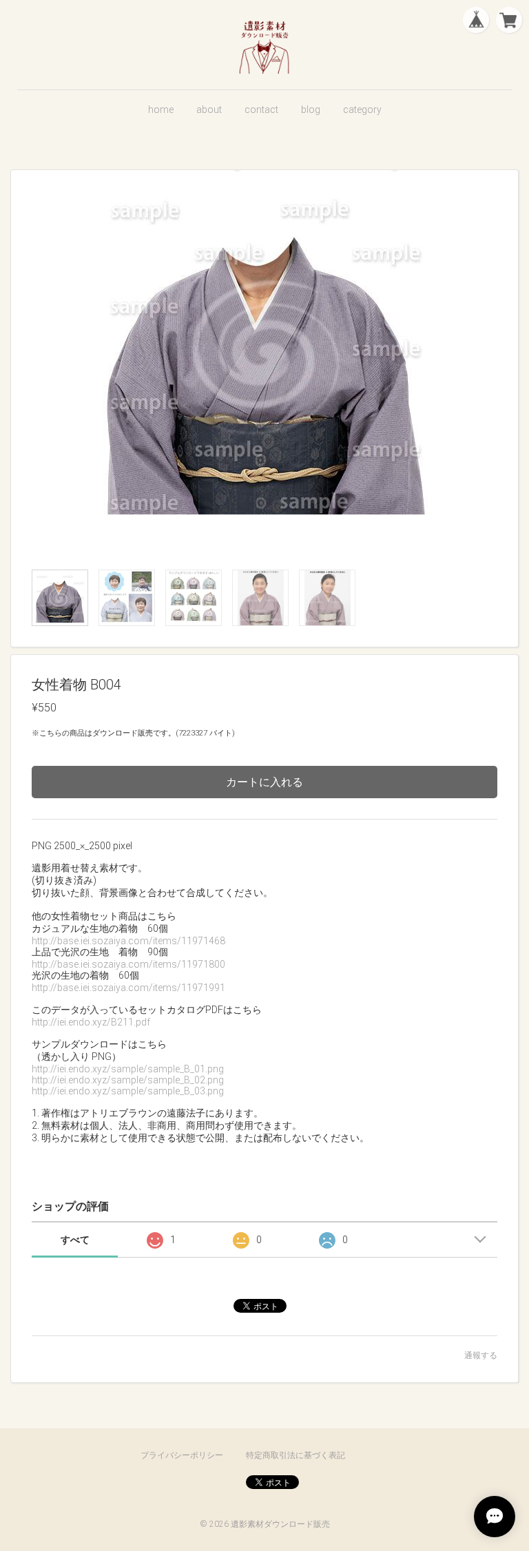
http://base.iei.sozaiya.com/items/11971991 (128, 987)
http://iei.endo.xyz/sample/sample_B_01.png (128, 1068)
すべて (75, 1239)
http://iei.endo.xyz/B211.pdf (91, 1022)
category (362, 109)
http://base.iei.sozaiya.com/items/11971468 (128, 940)
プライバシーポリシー (182, 1455)
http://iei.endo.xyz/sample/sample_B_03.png (128, 1090)
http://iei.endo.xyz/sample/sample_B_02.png (128, 1079)
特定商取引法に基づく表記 (295, 1455)
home (161, 109)
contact (261, 109)
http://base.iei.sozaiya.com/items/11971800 (128, 964)
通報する (480, 1355)
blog (310, 109)
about (209, 109)
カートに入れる (264, 782)
